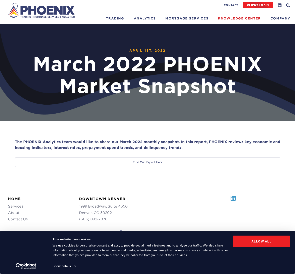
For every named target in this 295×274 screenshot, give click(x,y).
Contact (231, 5)
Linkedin (279, 5)
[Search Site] (290, 5)
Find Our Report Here (147, 162)
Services (15, 206)
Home (14, 199)
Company (280, 18)
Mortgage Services (186, 18)
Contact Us (18, 219)
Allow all (261, 241)
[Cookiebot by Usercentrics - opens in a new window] (26, 266)
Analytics (145, 18)
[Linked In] (233, 200)
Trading (115, 18)
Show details (62, 266)
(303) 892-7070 (93, 219)
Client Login (258, 5)
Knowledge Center (239, 18)
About (13, 213)
